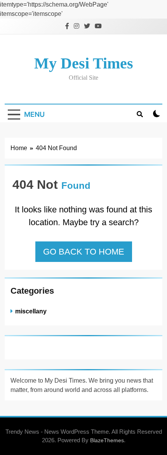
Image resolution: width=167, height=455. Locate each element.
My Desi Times (83, 63)
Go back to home (83, 252)
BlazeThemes (107, 440)
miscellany (31, 311)
